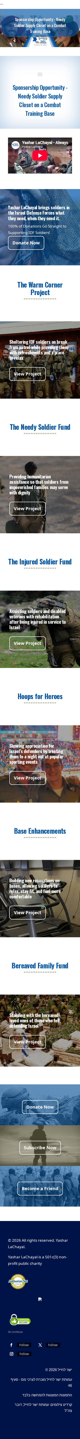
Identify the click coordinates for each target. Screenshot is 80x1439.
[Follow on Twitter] (40, 1345)
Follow (24, 1345)
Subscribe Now (40, 1148)
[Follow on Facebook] (11, 1345)
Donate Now (26, 243)
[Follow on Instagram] (11, 1353)
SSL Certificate (15, 1332)
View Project (27, 374)
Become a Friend (40, 1188)
